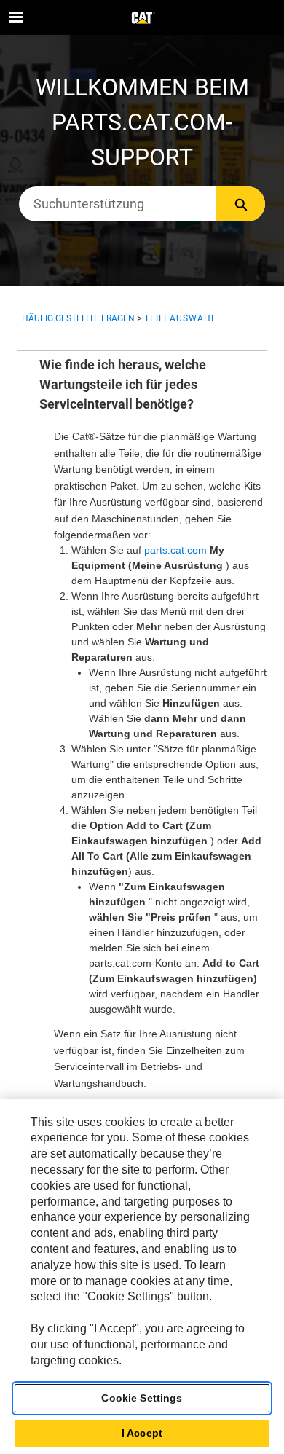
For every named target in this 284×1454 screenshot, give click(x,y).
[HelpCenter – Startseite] (142, 18)
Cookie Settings (141, 1398)
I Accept (142, 1433)
